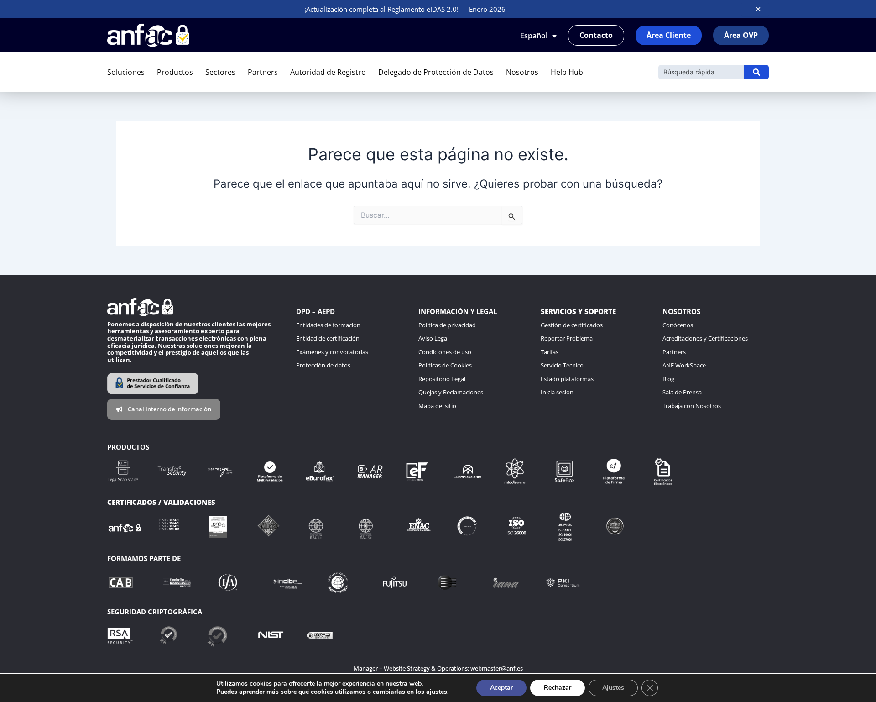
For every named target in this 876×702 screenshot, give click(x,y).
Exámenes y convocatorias (332, 352)
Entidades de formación (328, 325)
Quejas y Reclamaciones (450, 392)
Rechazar (557, 687)
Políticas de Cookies (445, 365)
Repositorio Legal (441, 379)
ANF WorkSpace (684, 365)
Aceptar (501, 687)
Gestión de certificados (572, 325)
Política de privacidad (447, 325)
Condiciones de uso (444, 352)
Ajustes (613, 687)
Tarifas (549, 352)
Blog (668, 379)
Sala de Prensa (682, 392)
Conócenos (677, 325)
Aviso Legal (433, 338)
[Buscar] (756, 72)
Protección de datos (323, 365)
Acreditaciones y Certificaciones (705, 338)
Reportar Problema (567, 338)
